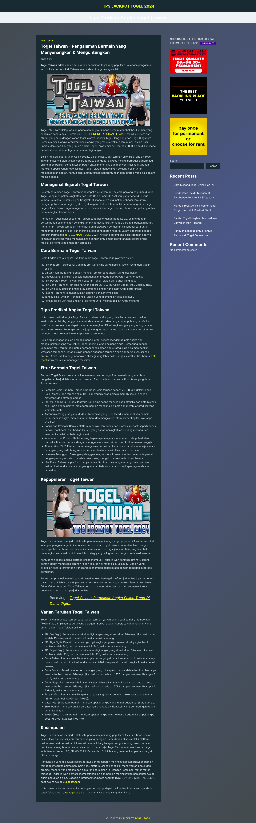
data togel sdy (71, 792)
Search (174, 160)
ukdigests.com (71, 781)
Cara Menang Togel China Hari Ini (194, 184)
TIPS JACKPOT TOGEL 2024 (81, 234)
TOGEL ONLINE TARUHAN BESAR (102, 134)
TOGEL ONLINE (48, 41)
